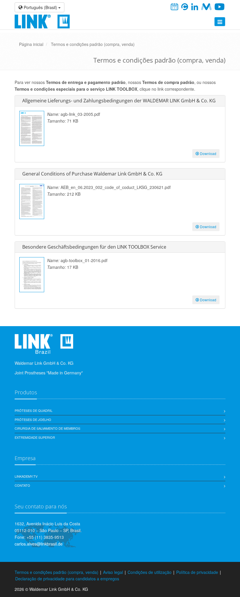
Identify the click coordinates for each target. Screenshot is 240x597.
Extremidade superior (35, 437)
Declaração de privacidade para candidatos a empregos (67, 578)
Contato (22, 485)
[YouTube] (219, 6)
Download (207, 153)
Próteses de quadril (33, 410)
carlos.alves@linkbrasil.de (39, 544)
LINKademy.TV (26, 476)
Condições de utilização (150, 572)
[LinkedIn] (194, 6)
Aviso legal (113, 572)
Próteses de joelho (33, 419)
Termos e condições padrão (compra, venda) (93, 44)
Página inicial (31, 44)
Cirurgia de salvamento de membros (47, 428)
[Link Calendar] (174, 6)
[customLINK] (184, 6)
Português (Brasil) (40, 7)
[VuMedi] (206, 6)
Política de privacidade (197, 572)
